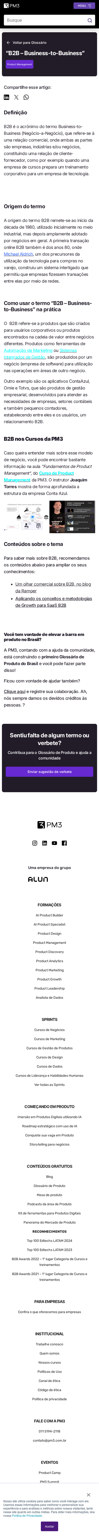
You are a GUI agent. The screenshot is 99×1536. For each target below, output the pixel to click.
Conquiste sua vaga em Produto (49, 1135)
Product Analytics (49, 961)
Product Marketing (50, 970)
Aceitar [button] (49, 1526)
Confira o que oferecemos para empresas (49, 1312)
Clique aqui (14, 691)
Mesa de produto (49, 1195)
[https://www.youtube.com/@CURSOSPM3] (54, 843)
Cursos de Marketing (49, 1039)
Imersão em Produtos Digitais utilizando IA (49, 1117)
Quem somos (49, 1353)
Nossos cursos (49, 1363)
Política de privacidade (49, 1399)
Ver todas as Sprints (49, 1085)
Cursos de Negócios (49, 1030)
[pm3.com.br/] (49, 825)
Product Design (49, 934)
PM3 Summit (49, 1482)
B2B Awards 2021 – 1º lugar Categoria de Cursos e (49, 1274)
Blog (49, 1177)
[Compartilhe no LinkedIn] (6, 98)
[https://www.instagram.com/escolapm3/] (35, 843)
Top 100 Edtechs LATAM (45, 1250)
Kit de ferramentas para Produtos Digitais (49, 1213)
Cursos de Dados (49, 1066)
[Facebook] (64, 845)
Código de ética (49, 1390)
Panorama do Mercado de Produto (50, 1222)
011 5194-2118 (49, 1431)
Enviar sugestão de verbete (50, 772)
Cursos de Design (49, 1057)
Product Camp (50, 1473)
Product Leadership (49, 988)
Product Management (49, 943)
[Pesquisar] (89, 20)
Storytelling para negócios (49, 1144)
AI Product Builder (49, 915)
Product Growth (49, 979)
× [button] (88, 1493)
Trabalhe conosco (49, 1344)
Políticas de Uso (49, 1372)
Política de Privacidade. (27, 1515)
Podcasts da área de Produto (49, 1204)
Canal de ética (49, 1381)
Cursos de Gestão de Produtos (49, 1048)
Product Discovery (49, 952)
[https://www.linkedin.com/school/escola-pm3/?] (45, 843)
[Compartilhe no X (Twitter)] (16, 98)
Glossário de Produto (49, 1186)
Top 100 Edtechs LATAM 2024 (49, 1241)
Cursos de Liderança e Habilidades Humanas (49, 1076)
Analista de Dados (49, 998)
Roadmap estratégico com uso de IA (49, 1126)
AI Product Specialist (49, 924)
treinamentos (49, 1280)
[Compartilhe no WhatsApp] (26, 98)
